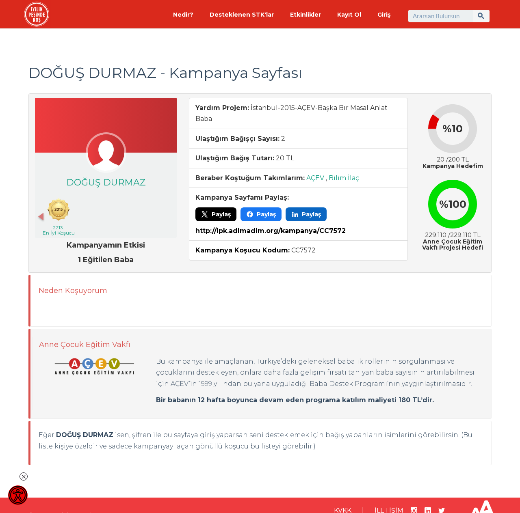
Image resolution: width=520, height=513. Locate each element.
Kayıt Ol (349, 14)
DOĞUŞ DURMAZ (106, 182)
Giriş (383, 14)
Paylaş (221, 214)
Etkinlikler (305, 14)
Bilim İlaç (344, 178)
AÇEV (315, 178)
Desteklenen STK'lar (242, 14)
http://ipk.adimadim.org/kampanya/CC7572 (270, 231)
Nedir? (183, 14)
